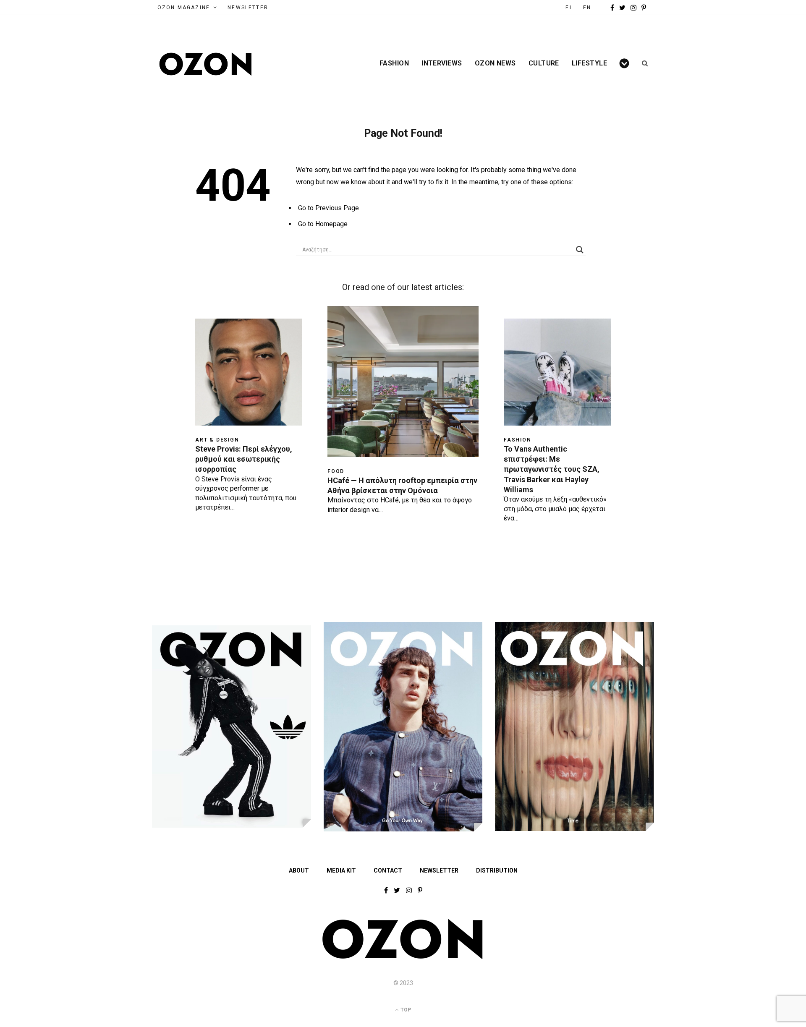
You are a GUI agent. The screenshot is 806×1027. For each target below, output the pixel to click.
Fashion (394, 63)
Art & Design (217, 440)
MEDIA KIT (341, 870)
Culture (544, 63)
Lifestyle (589, 63)
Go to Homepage (323, 224)
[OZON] (403, 957)
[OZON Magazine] (205, 64)
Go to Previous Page (328, 208)
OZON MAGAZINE (183, 7)
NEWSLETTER (248, 7)
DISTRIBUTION (497, 870)
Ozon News (495, 63)
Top (405, 1010)
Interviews (441, 63)
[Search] (642, 63)
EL (569, 7)
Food (335, 471)
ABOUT (299, 870)
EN (587, 7)
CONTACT (388, 870)
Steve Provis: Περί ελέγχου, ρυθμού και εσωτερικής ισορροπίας (243, 459)
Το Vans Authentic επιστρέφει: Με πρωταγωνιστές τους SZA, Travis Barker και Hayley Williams (551, 469)
